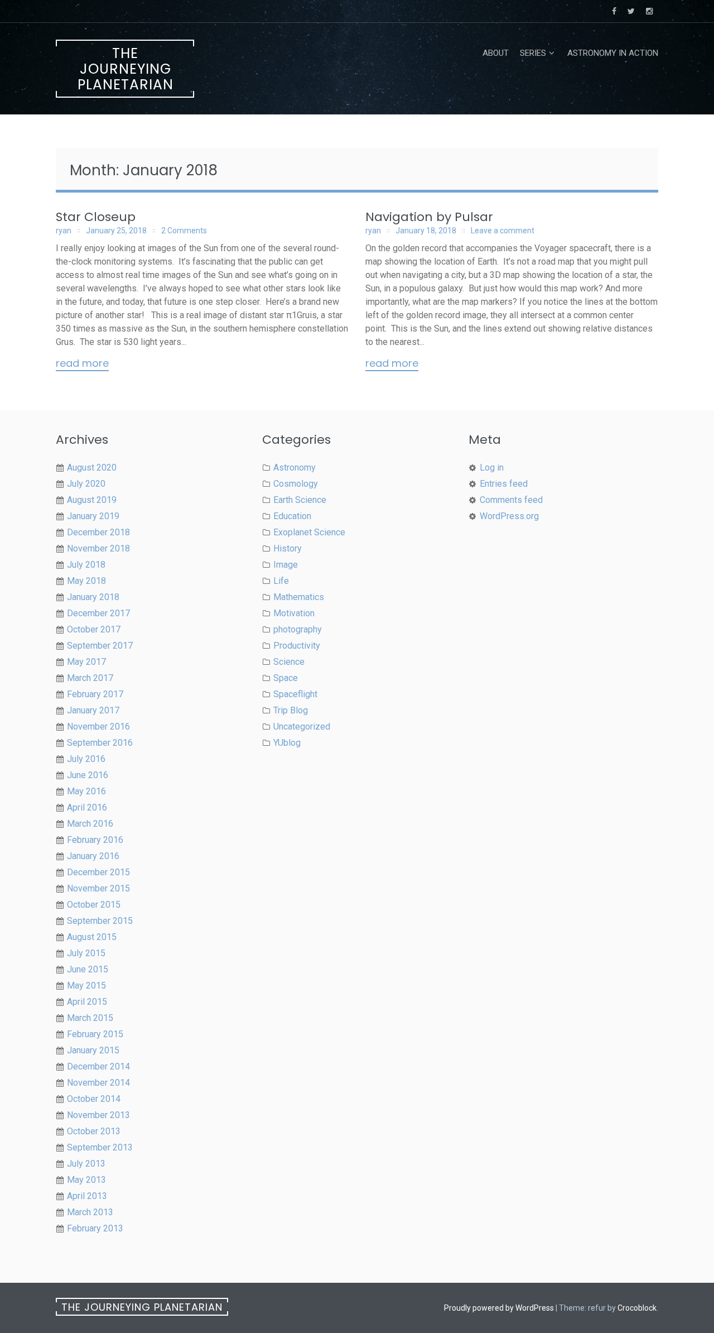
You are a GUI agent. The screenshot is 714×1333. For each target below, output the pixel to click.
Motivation (294, 613)
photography (297, 629)
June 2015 (87, 969)
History (287, 548)
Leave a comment (502, 230)
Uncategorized (301, 726)
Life (281, 581)
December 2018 (98, 532)
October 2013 (93, 1131)
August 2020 (92, 467)
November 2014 (98, 1082)
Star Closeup (96, 217)
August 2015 (92, 937)
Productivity (296, 645)
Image (285, 564)
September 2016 (100, 742)
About (496, 53)
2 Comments (184, 230)
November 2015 (98, 888)
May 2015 (86, 985)
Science (289, 661)
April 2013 (87, 1196)
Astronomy (294, 467)
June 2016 (87, 775)
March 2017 (90, 678)
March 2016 (90, 823)
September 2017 (100, 645)
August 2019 (92, 500)
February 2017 (95, 694)
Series (533, 53)
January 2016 (93, 856)
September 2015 (100, 920)
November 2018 (98, 548)
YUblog (287, 742)
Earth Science (299, 500)
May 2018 (86, 581)
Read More (82, 364)
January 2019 (93, 516)
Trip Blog (290, 710)
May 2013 (86, 1179)
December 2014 (98, 1066)
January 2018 (93, 597)
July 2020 (86, 483)
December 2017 (98, 613)
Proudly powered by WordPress (499, 1307)
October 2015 (93, 904)
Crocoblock (637, 1307)
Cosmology (295, 483)
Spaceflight (295, 694)
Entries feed (504, 483)
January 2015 (93, 1050)
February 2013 (95, 1228)
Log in (492, 467)
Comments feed (511, 500)
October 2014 (93, 1099)
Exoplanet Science (309, 532)
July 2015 (86, 953)
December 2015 (98, 872)
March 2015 (90, 1018)
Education (292, 516)
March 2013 (90, 1212)
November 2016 (98, 726)
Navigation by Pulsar (429, 217)
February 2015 (95, 1034)
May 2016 (86, 791)
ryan (63, 230)
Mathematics (298, 597)
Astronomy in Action (612, 53)
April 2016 (87, 807)
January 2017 (93, 710)
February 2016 (95, 840)
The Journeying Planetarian (125, 69)
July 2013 (86, 1163)
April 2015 (87, 1001)
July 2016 (86, 759)
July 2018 (86, 564)
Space (285, 678)
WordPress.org (509, 516)
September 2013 (100, 1147)
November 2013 (98, 1115)
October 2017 (93, 629)
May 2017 (86, 661)
